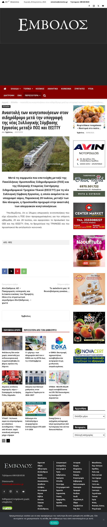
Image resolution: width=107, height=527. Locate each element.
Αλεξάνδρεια (43, 472)
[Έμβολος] (53, 25)
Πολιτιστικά (97, 475)
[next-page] (8, 440)
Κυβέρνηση (77, 481)
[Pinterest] (17, 271)
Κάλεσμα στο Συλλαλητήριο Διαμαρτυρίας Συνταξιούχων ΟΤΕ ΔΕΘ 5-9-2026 (35, 424)
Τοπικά (27, 88)
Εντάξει (54, 523)
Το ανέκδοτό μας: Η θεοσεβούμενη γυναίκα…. (56, 289)
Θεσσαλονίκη (61, 505)
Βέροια (40, 493)
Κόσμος (40, 88)
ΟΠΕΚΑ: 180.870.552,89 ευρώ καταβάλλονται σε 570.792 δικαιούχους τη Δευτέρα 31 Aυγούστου (59, 392)
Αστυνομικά (42, 490)
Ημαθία (59, 502)
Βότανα (41, 499)
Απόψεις (41, 487)
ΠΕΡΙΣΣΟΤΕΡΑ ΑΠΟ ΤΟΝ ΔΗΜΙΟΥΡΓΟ (40, 330)
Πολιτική (95, 472)
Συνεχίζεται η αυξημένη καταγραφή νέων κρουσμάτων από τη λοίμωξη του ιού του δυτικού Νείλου (59, 424)
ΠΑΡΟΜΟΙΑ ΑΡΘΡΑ (12, 330)
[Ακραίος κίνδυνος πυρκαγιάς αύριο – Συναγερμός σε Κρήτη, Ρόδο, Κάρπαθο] (12, 377)
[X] (98, 6)
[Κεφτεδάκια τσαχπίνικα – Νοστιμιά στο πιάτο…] (89, 116)
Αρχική (5, 102)
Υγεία (90, 88)
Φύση (94, 502)
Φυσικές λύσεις (98, 505)
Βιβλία (40, 496)
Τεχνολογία (96, 493)
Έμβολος (9, 132)
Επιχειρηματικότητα (64, 487)
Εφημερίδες (60, 499)
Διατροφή (9, 95)
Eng (20, 95)
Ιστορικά (76, 462)
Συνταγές (80, 88)
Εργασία (59, 490)
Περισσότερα (31, 95)
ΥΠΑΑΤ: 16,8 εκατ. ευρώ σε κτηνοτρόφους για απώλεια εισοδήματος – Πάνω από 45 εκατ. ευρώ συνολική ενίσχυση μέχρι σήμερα (12, 426)
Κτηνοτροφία (78, 478)
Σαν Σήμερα (96, 478)
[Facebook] (89, 6)
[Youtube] (103, 6)
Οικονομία (77, 487)
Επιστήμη (60, 484)
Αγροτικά (41, 462)
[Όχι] (103, 519)
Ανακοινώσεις (43, 481)
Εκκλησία (60, 478)
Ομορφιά (76, 490)
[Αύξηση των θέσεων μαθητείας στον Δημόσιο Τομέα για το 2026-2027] (35, 377)
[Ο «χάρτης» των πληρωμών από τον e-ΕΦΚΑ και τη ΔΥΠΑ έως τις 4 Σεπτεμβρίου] (35, 343)
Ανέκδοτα (41, 484)
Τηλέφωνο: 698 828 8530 (79, 2)
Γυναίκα (41, 502)
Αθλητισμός (42, 468)
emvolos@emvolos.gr (59, 2)
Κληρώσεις (77, 468)
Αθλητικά (53, 88)
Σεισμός (95, 481)
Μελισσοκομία (79, 484)
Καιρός (76, 465)
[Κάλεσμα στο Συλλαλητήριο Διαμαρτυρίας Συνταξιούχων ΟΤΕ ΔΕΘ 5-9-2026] (35, 409)
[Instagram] (94, 6)
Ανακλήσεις (42, 478)
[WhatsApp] (24, 271)
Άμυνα (40, 475)
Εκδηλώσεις (61, 475)
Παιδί (75, 496)
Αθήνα (40, 465)
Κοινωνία (66, 88)
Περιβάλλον (78, 505)
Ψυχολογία (96, 508)
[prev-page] (3, 440)
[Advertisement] (53, 64)
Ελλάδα (15, 88)
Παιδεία (76, 493)
